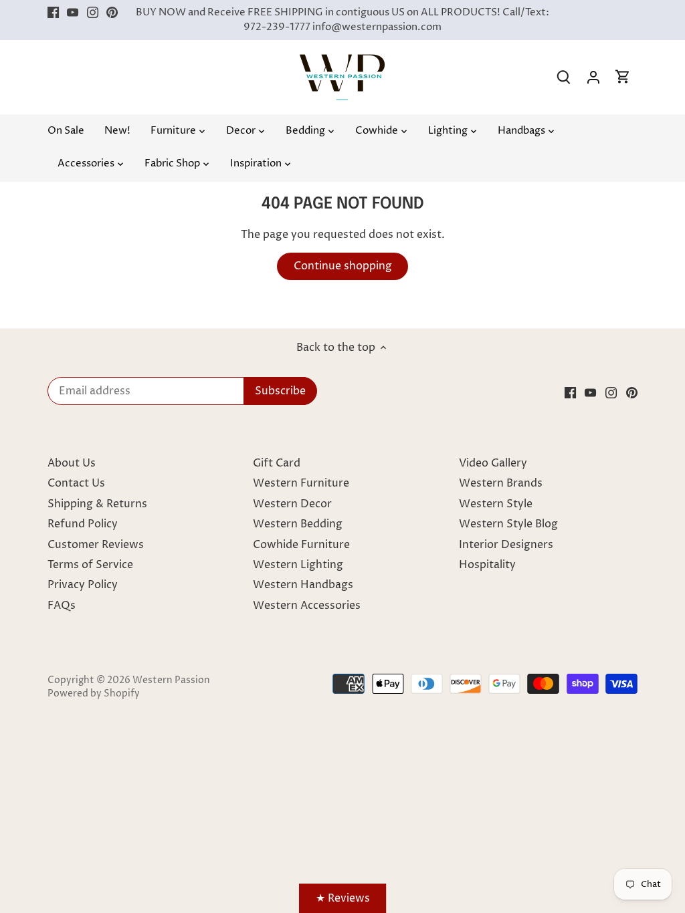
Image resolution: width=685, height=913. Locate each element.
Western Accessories (307, 605)
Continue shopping (343, 266)
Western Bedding (297, 524)
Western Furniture (301, 483)
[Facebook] (53, 12)
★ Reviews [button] (343, 898)
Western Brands (501, 483)
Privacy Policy (82, 584)
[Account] (593, 77)
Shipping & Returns (97, 504)
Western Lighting (298, 564)
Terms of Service (90, 564)
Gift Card (276, 463)
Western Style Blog (508, 524)
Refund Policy (82, 524)
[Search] (564, 77)
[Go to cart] (623, 77)
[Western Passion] (342, 60)
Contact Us (76, 483)
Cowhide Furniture (301, 544)
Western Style (495, 504)
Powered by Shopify (93, 693)
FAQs (61, 605)
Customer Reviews (95, 544)
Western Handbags (303, 584)
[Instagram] (92, 12)
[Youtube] (72, 12)
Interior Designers (506, 544)
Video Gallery (493, 463)
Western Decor (292, 504)
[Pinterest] (112, 12)
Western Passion (171, 680)
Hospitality (487, 564)
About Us (71, 463)
